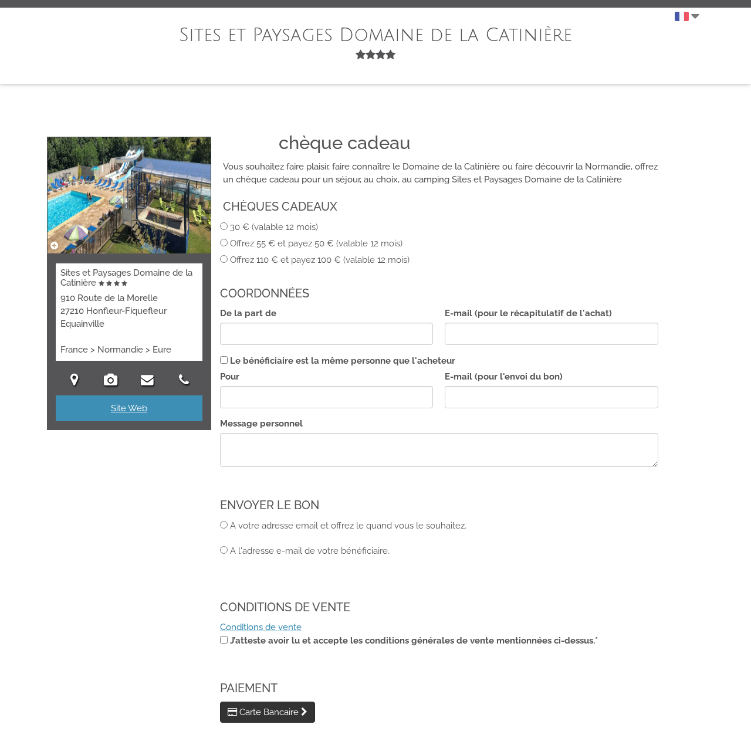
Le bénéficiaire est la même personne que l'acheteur (342, 361)
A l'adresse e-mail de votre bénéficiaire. (310, 551)
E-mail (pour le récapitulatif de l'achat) (528, 313)
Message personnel (261, 423)
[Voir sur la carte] (74, 381)
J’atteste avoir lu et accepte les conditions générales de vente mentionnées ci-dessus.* (414, 640)
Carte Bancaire (269, 712)
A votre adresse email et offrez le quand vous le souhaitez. (348, 525)
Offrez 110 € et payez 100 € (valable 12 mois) (320, 260)
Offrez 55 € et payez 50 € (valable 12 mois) (316, 243)
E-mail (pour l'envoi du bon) (504, 376)
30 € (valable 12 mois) (274, 227)
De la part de (248, 313)
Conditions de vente (261, 627)
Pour (229, 376)
